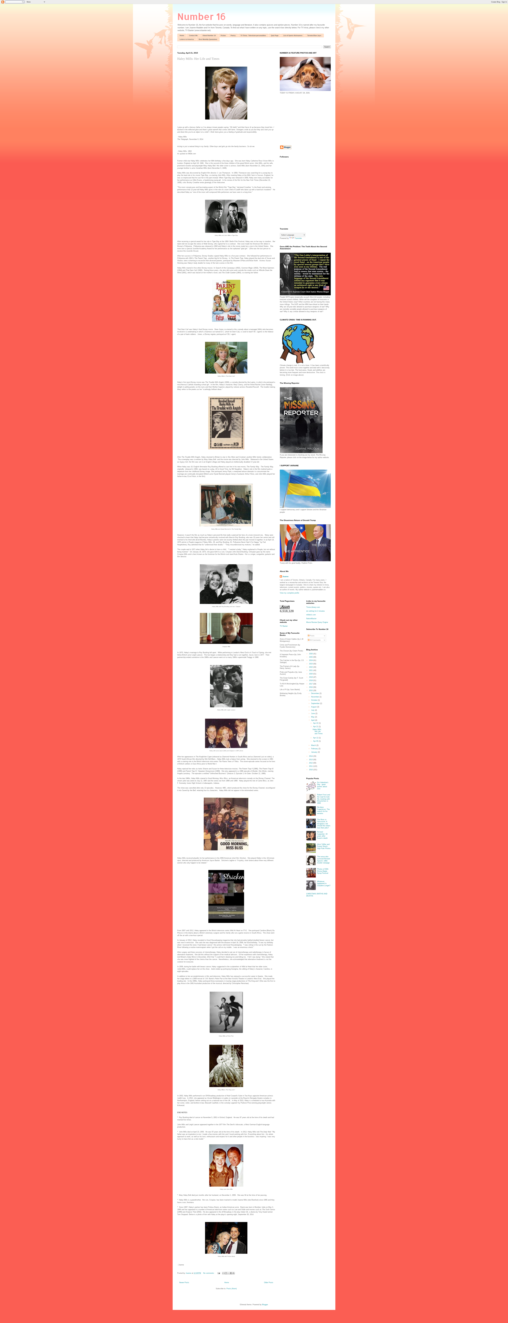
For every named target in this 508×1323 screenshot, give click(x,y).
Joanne (285, 576)
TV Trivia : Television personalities (253, 35)
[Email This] (223, 1273)
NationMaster (311, 619)
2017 (311, 684)
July (313, 710)
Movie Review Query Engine (317, 622)
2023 (311, 664)
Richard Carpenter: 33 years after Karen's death (322, 835)
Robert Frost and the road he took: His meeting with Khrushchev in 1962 (323, 799)
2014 (311, 756)
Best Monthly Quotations (208, 39)
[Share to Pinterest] (233, 1273)
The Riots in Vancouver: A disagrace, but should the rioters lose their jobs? (323, 824)
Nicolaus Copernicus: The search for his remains (323, 810)
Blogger (265, 1305)
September (315, 703)
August (314, 707)
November (315, 697)
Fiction (223, 35)
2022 (311, 667)
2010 (311, 770)
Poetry (233, 35)
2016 (311, 687)
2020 (311, 674)
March (313, 745)
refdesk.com (311, 615)
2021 (311, 670)
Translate (298, 238)
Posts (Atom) (231, 1289)
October (314, 700)
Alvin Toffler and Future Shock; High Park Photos (324, 846)
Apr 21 (316, 727)
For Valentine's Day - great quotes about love (322, 785)
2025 (311, 657)
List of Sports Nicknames (292, 35)
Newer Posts (184, 1282)
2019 (311, 677)
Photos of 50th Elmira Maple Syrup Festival (322, 871)
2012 (311, 763)
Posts (311, 636)
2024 (311, 660)
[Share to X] (228, 1273)
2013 (311, 760)
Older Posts (268, 1282)
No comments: (209, 1273)
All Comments (315, 640)
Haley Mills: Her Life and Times (198, 58)
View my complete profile (289, 593)
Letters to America (187, 39)
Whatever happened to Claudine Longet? (323, 883)
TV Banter (284, 626)
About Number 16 (209, 35)
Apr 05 (316, 741)
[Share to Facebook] (231, 1273)
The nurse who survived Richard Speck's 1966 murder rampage (323, 860)
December (315, 693)
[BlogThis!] (226, 1273)
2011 (311, 766)
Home (182, 35)
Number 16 (201, 16)
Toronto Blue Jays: (314, 35)
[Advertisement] (302, 119)
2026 (311, 654)
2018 (311, 680)
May (313, 717)
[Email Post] (219, 1273)
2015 (311, 690)
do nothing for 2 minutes (315, 611)
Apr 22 (316, 723)
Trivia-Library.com (313, 607)
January (314, 752)
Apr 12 (316, 738)
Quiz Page (274, 35)
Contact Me (193, 35)
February (314, 749)
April (313, 720)
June (313, 713)
